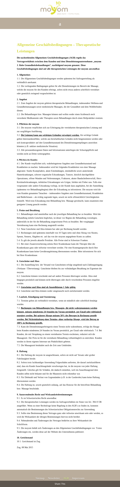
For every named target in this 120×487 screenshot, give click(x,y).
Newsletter (54, 478)
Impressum (78, 478)
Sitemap (40, 478)
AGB (66, 478)
